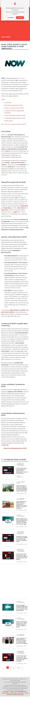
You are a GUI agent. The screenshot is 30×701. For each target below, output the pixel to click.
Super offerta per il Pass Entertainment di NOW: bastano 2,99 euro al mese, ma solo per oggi (22, 521)
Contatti (11, 691)
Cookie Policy (13, 693)
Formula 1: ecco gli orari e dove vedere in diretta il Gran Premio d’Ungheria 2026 (22, 539)
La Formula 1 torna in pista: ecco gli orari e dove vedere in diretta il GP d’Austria (22, 658)
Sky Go (8, 151)
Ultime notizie (8, 121)
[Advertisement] (15, 581)
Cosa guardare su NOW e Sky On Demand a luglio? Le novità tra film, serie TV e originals (21, 641)
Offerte (19, 515)
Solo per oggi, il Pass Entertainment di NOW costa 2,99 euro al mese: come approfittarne (22, 607)
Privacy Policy (5, 693)
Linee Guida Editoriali (20, 691)
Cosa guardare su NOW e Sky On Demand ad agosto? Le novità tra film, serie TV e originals (21, 505)
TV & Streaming (20, 465)
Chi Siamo (5, 691)
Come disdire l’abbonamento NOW (15, 118)
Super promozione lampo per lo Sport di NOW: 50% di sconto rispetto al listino (21, 624)
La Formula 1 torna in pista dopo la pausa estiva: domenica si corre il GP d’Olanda (22, 470)
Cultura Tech (20, 463)
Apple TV (16, 212)
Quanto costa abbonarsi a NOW (14, 108)
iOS (16, 197)
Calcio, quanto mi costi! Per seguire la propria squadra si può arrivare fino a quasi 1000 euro (21, 488)
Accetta (20, 17)
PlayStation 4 (7, 208)
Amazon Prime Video (18, 162)
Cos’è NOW (8, 102)
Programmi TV (20, 464)
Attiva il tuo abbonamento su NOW (15, 124)
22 (18, 667)
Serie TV (21, 499)
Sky (16, 80)
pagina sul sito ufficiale (15, 391)
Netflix (7, 162)
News (18, 483)
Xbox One (5, 210)
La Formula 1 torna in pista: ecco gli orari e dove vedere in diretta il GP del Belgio (22, 556)
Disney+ (4, 164)
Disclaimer (21, 693)
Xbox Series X (21, 208)
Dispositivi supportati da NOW (13, 105)
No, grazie (10, 17)
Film (18, 499)
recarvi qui (5, 445)
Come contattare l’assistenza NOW (15, 115)
